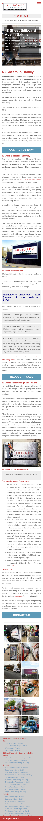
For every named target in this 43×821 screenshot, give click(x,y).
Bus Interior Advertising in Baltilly (17, 811)
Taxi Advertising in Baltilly (14, 797)
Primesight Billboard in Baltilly (16, 760)
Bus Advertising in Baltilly (14, 799)
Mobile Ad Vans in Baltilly (14, 804)
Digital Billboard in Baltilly (14, 777)
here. (12, 566)
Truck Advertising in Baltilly (15, 801)
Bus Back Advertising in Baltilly (16, 809)
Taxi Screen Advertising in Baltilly (17, 806)
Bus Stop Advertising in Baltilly (16, 767)
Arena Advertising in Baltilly (15, 787)
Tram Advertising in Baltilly (15, 789)
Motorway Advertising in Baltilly (16, 780)
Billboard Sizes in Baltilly (14, 743)
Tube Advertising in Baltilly (15, 770)
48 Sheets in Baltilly (12, 748)
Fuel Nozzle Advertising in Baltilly (17, 813)
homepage (18, 596)
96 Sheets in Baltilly (12, 751)
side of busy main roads (30, 180)
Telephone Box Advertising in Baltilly (18, 775)
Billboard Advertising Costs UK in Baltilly (18, 753)
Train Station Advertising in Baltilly (17, 782)
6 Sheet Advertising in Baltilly (16, 746)
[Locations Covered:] (2, 3)
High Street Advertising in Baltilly (17, 763)
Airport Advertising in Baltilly (15, 784)
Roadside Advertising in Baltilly (16, 772)
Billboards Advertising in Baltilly (14, 738)
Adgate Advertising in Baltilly (15, 792)
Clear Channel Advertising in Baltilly (18, 758)
